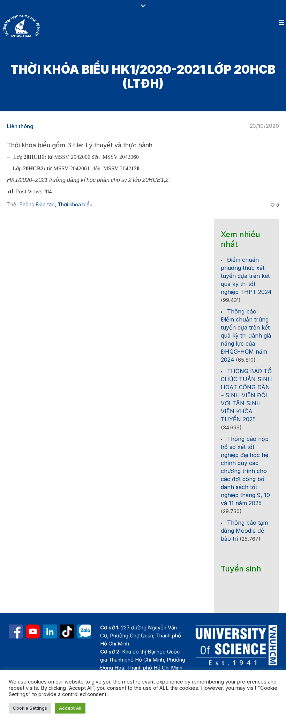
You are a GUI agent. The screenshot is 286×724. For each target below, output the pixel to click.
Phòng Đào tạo (37, 204)
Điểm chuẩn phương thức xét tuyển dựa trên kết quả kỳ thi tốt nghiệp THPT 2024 (246, 275)
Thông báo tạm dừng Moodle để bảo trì (244, 530)
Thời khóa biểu (75, 204)
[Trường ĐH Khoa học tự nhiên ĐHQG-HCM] (16, 631)
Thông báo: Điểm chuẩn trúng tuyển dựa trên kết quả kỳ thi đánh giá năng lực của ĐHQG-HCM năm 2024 (246, 335)
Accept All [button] (70, 708)
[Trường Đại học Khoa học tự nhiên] (50, 631)
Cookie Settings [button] (30, 708)
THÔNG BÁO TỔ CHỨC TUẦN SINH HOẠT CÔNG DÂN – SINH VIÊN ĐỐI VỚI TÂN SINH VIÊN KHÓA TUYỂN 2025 (246, 395)
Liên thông (20, 126)
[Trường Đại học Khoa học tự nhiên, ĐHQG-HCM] (33, 631)
